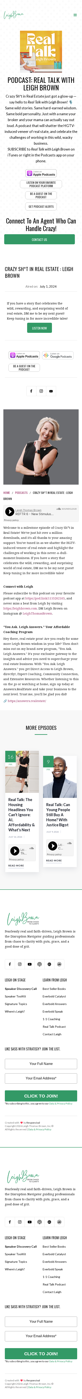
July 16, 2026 (15, 837)
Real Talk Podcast (54, 1026)
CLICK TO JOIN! (41, 1096)
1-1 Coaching (51, 1019)
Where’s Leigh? (15, 1011)
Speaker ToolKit (15, 996)
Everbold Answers (55, 1004)
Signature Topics (16, 1004)
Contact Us (39, 239)
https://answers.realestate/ (27, 701)
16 (10, 757)
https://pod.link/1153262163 (45, 598)
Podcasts (21, 492)
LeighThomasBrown (37, 613)
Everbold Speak (53, 1011)
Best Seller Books (54, 988)
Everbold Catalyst (54, 996)
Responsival (33, 1122)
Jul (11, 764)
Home (6, 492)
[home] (13, 11)
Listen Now (39, 328)
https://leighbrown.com (20, 608)
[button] (75, 14)
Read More (16, 865)
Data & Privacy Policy (60, 1103)
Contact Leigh (52, 1034)
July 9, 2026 (52, 831)
